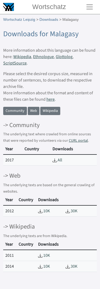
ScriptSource (15, 63)
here (50, 99)
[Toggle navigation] (89, 7)
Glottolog (64, 57)
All (59, 160)
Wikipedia (22, 57)
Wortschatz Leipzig (19, 19)
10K (46, 211)
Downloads (48, 19)
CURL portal (78, 140)
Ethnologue (43, 57)
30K (73, 211)
